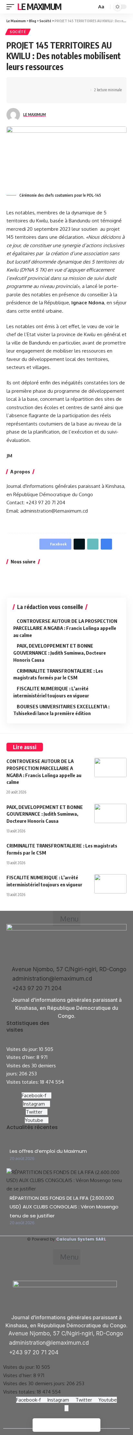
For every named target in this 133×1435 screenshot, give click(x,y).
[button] (66, 918)
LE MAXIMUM (34, 114)
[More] (31, 96)
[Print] (21, 96)
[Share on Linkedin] (51, 84)
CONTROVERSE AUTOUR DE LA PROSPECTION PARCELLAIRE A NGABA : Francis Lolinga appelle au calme (65, 628)
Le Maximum (39, 6)
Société (18, 32)
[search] (91, 7)
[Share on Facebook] (21, 84)
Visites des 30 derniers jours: (34, 1383)
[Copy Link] (81, 84)
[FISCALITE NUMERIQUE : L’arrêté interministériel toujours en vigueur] (110, 883)
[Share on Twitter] (31, 84)
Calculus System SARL (81, 1239)
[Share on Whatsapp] (41, 84)
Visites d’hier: (21, 1057)
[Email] (71, 84)
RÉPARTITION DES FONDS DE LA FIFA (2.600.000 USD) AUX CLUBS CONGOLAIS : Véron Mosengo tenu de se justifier (64, 1207)
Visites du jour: (22, 1049)
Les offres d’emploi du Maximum (48, 1151)
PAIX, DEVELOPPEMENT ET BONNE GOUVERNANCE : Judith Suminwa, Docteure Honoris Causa (59, 653)
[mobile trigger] (11, 6)
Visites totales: (23, 1082)
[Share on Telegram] (61, 84)
